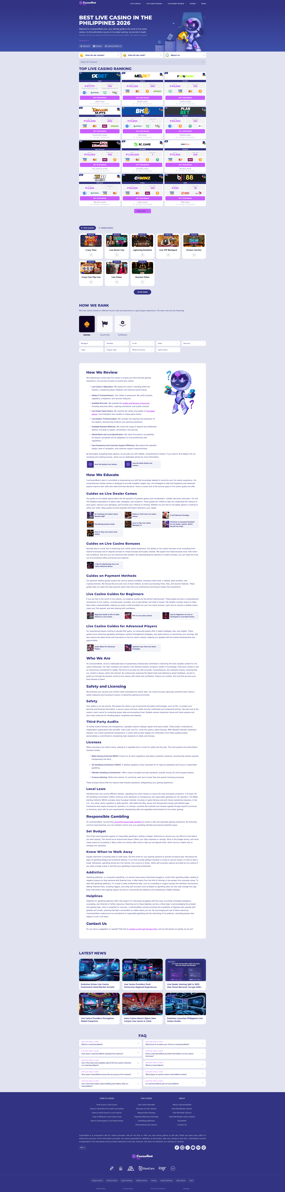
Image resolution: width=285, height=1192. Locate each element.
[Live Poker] (117, 273)
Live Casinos (135, 3)
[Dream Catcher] (194, 246)
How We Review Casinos (182, 1108)
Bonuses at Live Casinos (146, 1108)
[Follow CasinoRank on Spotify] (198, 1147)
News (203, 3)
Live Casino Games (154, 3)
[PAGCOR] (112, 1168)
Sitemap (186, 1189)
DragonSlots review (99, 135)
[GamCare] (146, 1168)
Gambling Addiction (146, 1120)
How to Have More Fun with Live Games (107, 1108)
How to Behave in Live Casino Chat (106, 1116)
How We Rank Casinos (182, 1112)
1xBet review (100, 101)
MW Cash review (100, 202)
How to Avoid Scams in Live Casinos (107, 1112)
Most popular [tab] (89, 228)
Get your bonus (99, 98)
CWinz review (142, 202)
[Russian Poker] (142, 273)
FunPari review (185, 101)
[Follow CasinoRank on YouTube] (193, 1147)
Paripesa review (185, 168)
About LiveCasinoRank (182, 1104)
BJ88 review (185, 202)
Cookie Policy (100, 1189)
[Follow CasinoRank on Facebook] (177, 1147)
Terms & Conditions (158, 1189)
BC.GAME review (142, 168)
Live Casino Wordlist (146, 1104)
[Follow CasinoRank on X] (187, 1147)
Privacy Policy (128, 1189)
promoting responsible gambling (128, 822)
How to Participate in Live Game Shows (106, 1120)
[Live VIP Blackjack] (168, 246)
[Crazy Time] (91, 246)
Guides (193, 3)
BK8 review (142, 135)
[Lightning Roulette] (142, 246)
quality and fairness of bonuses (136, 403)
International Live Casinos (146, 1124)
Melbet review (142, 101)
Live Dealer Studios (176, 3)
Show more (141, 211)
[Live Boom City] (117, 246)
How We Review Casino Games (182, 1116)
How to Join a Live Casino (106, 1104)
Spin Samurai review (99, 168)
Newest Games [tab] (107, 228)
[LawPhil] (121, 1168)
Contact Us (182, 1124)
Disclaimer (182, 1120)
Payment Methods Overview (146, 1116)
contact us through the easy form (143, 929)
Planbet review (185, 135)
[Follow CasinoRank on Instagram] (182, 1147)
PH (82, 1147)
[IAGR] (162, 1168)
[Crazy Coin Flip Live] (91, 273)
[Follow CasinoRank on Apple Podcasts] (203, 1147)
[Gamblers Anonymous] (130, 1168)
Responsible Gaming (146, 1112)
